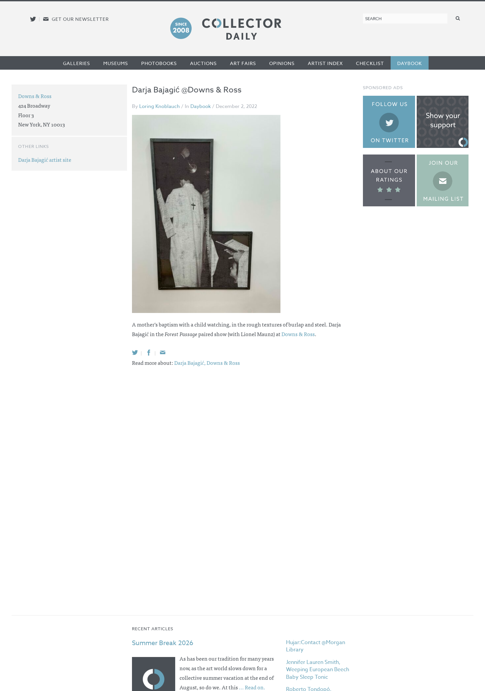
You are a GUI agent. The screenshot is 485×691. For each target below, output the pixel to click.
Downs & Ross (298, 333)
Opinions (282, 63)
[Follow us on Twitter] (33, 19)
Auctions (203, 63)
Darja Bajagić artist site (44, 159)
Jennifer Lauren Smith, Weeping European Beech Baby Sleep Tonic (317, 669)
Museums (115, 63)
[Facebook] (149, 352)
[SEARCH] (458, 18)
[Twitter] (135, 352)
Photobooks (159, 63)
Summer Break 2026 (162, 643)
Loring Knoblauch (159, 106)
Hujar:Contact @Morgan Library (315, 646)
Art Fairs (243, 63)
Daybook (409, 63)
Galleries (76, 63)
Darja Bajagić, (190, 362)
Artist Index (325, 63)
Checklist (370, 63)
